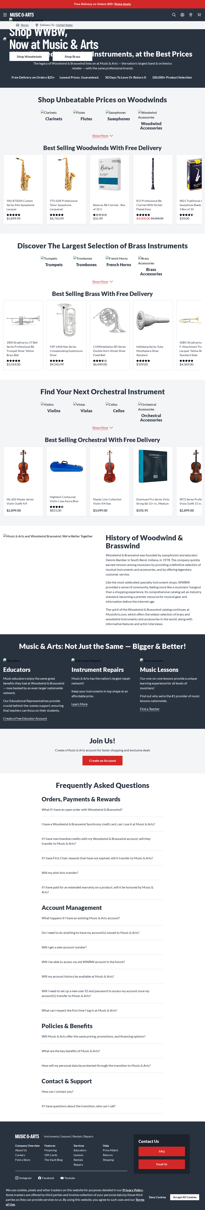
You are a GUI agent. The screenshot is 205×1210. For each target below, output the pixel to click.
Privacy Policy (133, 1190)
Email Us (161, 1164)
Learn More (79, 704)
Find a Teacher (150, 709)
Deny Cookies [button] (157, 1197)
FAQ (162, 1151)
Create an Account (102, 760)
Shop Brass (72, 56)
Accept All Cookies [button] (185, 1197)
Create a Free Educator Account (25, 718)
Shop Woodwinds (29, 56)
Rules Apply (123, 4)
